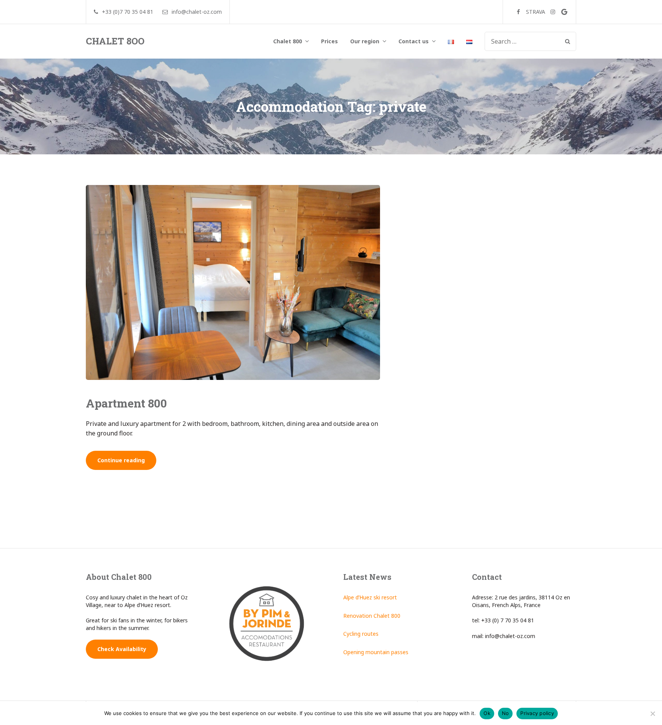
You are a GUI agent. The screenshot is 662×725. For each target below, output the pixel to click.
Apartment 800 (126, 403)
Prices (329, 41)
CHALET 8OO (115, 41)
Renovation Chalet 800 (371, 615)
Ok (486, 713)
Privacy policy (537, 713)
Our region (364, 41)
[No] (652, 713)
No (505, 713)
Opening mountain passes (375, 652)
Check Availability (121, 649)
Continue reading (126, 463)
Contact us (413, 41)
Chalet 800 (287, 41)
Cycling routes (361, 633)
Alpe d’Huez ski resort (370, 597)
